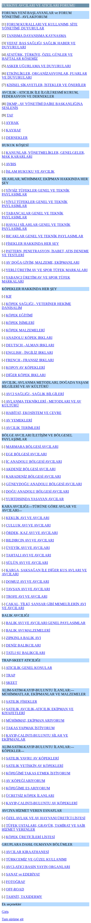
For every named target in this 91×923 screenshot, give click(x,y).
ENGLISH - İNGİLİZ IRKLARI (29, 352)
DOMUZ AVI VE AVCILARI (27, 581)
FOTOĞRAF (15, 882)
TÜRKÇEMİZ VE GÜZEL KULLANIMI (36, 859)
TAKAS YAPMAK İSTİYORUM (30, 728)
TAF (10, 115)
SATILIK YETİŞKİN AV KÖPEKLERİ (34, 766)
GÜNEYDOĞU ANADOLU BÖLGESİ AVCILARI (44, 484)
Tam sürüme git (12, 919)
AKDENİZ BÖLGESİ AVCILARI (30, 469)
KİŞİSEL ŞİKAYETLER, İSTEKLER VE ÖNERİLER (46, 85)
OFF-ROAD (15, 889)
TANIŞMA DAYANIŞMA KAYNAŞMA (36, 36)
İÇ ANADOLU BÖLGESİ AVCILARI (34, 461)
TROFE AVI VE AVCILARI (26, 596)
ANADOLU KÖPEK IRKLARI (29, 338)
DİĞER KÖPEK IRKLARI (26, 375)
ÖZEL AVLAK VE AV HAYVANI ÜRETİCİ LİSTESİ (45, 818)
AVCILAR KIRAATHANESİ (27, 852)
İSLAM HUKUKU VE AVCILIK (30, 171)
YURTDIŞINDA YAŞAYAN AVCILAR (35, 499)
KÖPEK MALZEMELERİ (25, 330)
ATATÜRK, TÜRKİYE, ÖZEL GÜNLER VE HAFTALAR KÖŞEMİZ (37, 56)
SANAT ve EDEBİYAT (23, 874)
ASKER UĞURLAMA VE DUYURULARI (38, 66)
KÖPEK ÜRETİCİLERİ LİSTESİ (30, 837)
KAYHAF (13, 130)
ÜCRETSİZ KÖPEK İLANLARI (30, 796)
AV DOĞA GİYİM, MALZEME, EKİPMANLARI (42, 262)
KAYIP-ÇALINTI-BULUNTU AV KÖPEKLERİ (41, 803)
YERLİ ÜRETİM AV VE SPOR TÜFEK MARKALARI (46, 270)
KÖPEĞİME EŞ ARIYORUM (28, 788)
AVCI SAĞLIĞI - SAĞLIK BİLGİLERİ (35, 394)
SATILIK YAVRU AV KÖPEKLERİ (32, 758)
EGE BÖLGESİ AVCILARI (26, 454)
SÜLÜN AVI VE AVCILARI (27, 563)
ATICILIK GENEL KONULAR (29, 668)
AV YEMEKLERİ (19, 420)
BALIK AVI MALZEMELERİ (28, 630)
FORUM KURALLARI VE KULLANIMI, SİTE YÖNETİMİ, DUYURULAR (40, 26)
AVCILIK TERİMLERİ (23, 428)
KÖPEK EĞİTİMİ (19, 315)
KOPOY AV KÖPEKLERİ (25, 367)
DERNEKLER (17, 138)
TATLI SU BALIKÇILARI (25, 653)
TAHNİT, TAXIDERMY (24, 897)
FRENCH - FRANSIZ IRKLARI (30, 360)
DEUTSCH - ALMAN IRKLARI (30, 345)
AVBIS (11, 164)
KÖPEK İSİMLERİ (20, 323)
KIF (9, 296)
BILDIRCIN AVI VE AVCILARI (30, 540)
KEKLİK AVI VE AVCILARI (27, 518)
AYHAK (12, 123)
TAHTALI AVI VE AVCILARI (28, 555)
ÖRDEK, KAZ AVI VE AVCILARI (32, 533)
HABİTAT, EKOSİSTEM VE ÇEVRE (33, 413)
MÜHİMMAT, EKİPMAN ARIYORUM (35, 720)
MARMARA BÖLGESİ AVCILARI (32, 447)
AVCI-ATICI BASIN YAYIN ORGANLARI (38, 867)
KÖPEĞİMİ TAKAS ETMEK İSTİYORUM (38, 773)
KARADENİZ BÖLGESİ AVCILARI (33, 476)
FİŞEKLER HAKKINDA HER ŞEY (32, 243)
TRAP (10, 675)
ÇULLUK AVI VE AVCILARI (28, 525)
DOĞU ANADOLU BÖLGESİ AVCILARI (37, 491)
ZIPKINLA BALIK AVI (23, 638)
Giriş (5, 912)
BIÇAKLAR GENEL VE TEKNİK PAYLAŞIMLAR (44, 236)
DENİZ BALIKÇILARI (23, 645)
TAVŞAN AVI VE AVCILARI (28, 589)
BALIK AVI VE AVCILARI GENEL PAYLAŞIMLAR (45, 623)
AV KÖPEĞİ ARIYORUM (25, 781)
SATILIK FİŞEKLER (21, 701)
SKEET (11, 683)
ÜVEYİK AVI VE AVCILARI (28, 548)
